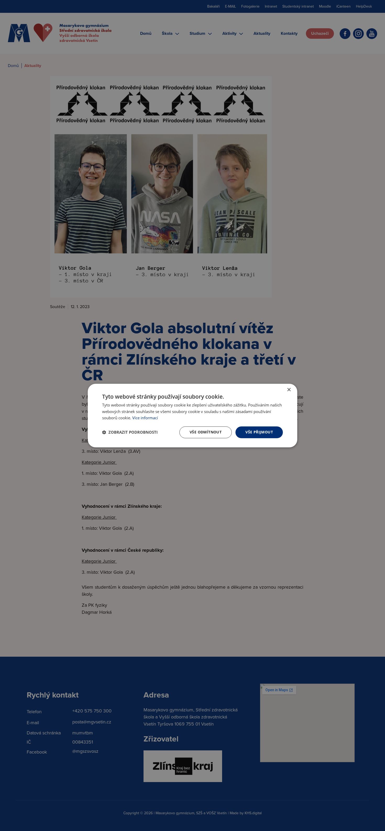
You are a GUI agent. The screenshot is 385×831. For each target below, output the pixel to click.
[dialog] (192, 415)
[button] (130, 432)
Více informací (145, 418)
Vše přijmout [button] (259, 432)
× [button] (289, 390)
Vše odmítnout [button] (206, 432)
